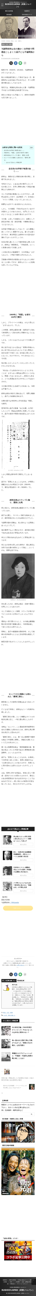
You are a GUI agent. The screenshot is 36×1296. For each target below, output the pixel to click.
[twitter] (11, 63)
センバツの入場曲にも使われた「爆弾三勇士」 (17, 159)
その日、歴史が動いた (9, 1015)
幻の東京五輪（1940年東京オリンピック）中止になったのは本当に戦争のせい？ (22, 1029)
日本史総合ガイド (27, 14)
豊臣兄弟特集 (9, 11)
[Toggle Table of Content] (30, 147)
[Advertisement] (18, 125)
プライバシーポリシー (22, 1283)
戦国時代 (27, 11)
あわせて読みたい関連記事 (14, 162)
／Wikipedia (14, 902)
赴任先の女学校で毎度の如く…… (14, 150)
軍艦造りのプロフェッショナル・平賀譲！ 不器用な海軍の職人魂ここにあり (22, 1055)
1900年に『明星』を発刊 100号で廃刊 (16, 153)
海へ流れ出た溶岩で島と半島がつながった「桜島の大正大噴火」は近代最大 (22, 1042)
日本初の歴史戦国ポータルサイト (18, 1287)
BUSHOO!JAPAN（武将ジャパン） (18, 1290)
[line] (20, 63)
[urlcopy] (25, 63)
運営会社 (12, 1283)
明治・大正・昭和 (8, 1012)
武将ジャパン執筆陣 (15, 1282)
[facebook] (16, 63)
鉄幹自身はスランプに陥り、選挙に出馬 (16, 155)
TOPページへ (17, 908)
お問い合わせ (20, 965)
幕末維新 (9, 14)
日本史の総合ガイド (23, 1280)
